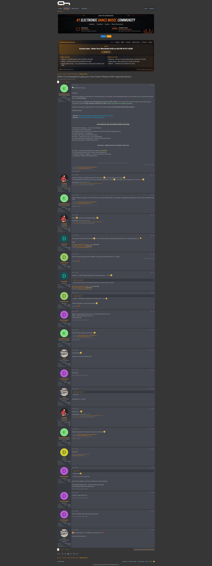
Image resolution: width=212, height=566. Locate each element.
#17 (153, 467)
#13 (153, 388)
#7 (153, 272)
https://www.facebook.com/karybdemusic (87, 167)
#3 (153, 195)
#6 (153, 254)
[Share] (151, 85)
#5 (153, 235)
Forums (66, 8)
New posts (59, 11)
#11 (153, 350)
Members (84, 8)
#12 (153, 370)
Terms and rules (132, 561)
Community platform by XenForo (106, 564)
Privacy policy (141, 561)
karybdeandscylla (62, 79)
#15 (153, 429)
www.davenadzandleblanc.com (84, 247)
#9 (153, 311)
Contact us (124, 561)
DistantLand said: (77, 280)
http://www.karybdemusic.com (84, 168)
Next (67, 82)
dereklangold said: (77, 392)
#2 (153, 174)
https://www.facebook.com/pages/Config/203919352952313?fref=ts (92, 183)
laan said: (75, 471)
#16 (153, 449)
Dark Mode (61, 561)
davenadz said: (76, 296)
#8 (153, 292)
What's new (74, 8)
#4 (153, 215)
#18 (153, 492)
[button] (79, 8)
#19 (153, 511)
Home (60, 8)
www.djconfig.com (77, 223)
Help (147, 561)
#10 (153, 330)
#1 (153, 85)
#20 (153, 529)
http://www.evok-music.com (78, 455)
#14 (153, 408)
